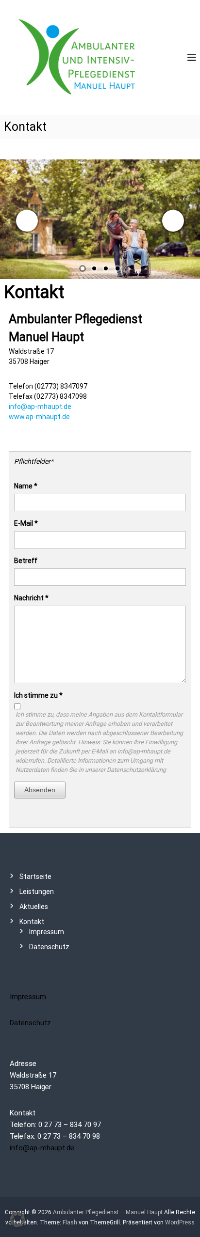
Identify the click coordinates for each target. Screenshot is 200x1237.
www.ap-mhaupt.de (39, 417)
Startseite (35, 876)
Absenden (39, 790)
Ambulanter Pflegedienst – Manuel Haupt (108, 1212)
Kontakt (31, 921)
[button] (17, 1219)
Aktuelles (33, 906)
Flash (70, 1222)
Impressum (46, 932)
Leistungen (36, 891)
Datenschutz (49, 947)
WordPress (180, 1222)
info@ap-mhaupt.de (40, 406)
